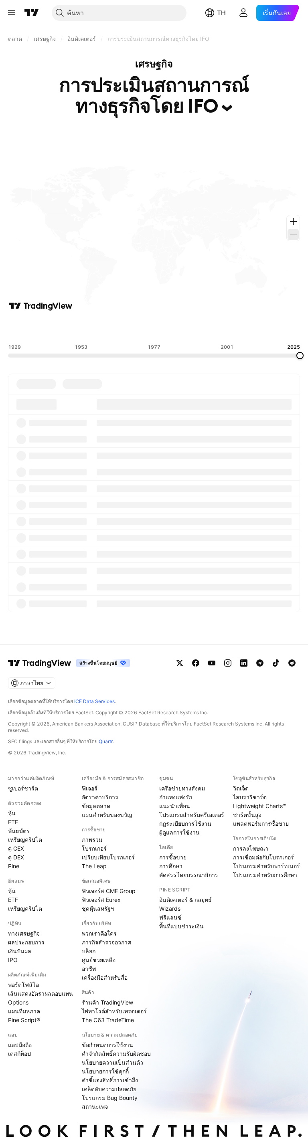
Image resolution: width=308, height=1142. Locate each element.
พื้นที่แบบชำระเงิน (181, 926)
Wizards (169, 908)
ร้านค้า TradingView (107, 1002)
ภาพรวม (92, 839)
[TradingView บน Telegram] (259, 663)
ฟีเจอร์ (89, 788)
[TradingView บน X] (179, 663)
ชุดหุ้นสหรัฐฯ (98, 908)
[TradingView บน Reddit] (292, 663)
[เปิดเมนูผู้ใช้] (12, 13)
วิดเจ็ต (241, 788)
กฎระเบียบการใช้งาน (185, 823)
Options (18, 1002)
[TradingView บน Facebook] (195, 663)
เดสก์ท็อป (19, 1053)
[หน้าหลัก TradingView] (31, 12)
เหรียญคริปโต (25, 839)
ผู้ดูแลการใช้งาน (179, 832)
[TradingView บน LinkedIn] (243, 663)
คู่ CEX (16, 848)
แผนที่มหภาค (24, 1011)
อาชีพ (89, 968)
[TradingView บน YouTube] (211, 663)
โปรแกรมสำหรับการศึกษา (265, 874)
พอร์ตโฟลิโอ (23, 984)
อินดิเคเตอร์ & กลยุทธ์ (185, 899)
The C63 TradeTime (108, 1020)
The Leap (94, 866)
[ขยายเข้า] (293, 221)
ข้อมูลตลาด (96, 805)
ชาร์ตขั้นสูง (247, 814)
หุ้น (12, 813)
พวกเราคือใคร (99, 933)
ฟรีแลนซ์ (170, 917)
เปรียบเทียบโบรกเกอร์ (108, 857)
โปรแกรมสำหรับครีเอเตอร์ (191, 814)
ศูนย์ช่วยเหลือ (99, 959)
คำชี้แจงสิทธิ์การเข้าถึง (110, 1080)
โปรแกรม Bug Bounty (110, 1097)
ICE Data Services (94, 701)
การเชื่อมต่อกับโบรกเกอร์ (263, 857)
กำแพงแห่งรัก (175, 797)
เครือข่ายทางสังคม (182, 788)
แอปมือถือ (20, 1044)
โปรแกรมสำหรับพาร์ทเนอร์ (266, 866)
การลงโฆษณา (250, 848)
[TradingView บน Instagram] (227, 663)
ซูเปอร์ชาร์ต (23, 788)
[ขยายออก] (293, 234)
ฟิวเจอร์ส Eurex (101, 899)
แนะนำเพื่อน (174, 805)
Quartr (106, 741)
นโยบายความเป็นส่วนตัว (112, 1062)
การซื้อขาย (172, 857)
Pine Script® (24, 1020)
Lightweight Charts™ (259, 805)
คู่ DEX (16, 857)
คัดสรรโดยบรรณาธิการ (188, 874)
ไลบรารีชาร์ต (250, 797)
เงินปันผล (19, 951)
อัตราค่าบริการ (100, 797)
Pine (13, 866)
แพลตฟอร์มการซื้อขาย (261, 823)
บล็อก (88, 951)
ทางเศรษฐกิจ (24, 933)
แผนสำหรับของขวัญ (107, 814)
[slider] (300, 355)
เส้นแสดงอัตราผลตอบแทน (40, 993)
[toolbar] (154, 327)
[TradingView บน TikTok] (276, 663)
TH (221, 13)
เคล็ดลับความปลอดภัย (109, 1088)
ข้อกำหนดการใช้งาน (107, 1044)
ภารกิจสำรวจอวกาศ (106, 942)
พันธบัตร (19, 830)
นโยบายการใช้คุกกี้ (105, 1071)
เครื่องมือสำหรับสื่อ (105, 977)
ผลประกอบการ (26, 942)
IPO (13, 959)
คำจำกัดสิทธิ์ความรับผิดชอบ (116, 1053)
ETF (13, 822)
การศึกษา (170, 866)
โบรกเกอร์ (94, 848)
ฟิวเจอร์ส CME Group (109, 890)
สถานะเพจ (95, 1106)
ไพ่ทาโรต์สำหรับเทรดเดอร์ (114, 1011)
